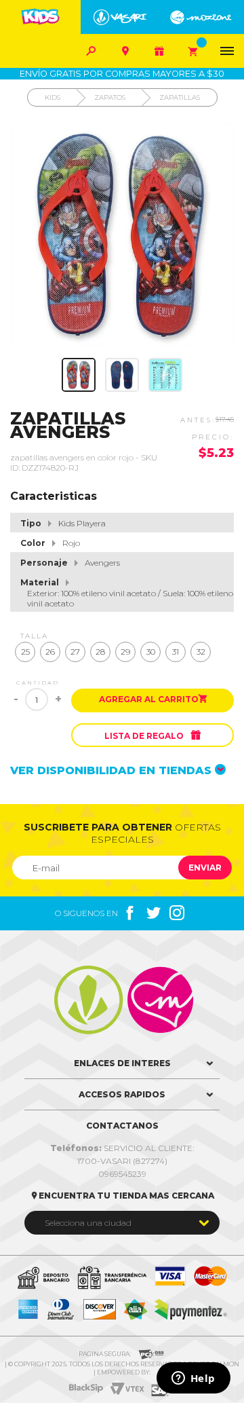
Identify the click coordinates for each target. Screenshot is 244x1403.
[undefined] (122, 236)
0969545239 (122, 1174)
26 (50, 651)
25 (25, 651)
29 (125, 651)
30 (150, 651)
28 (100, 651)
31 (175, 651)
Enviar (205, 867)
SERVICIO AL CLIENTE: (122, 1148)
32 (201, 651)
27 (75, 651)
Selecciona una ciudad (88, 1223)
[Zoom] (79, 375)
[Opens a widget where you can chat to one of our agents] (193, 1379)
